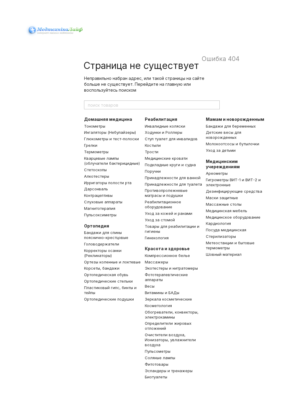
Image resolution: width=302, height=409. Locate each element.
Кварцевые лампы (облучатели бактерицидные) (112, 161)
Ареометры (217, 173)
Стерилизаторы (221, 236)
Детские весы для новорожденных (223, 135)
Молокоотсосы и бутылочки (232, 143)
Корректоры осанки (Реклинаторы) (103, 253)
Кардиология (218, 223)
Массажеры (156, 262)
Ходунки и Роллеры (163, 132)
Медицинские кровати (166, 158)
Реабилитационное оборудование (163, 204)
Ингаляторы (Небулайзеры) (110, 132)
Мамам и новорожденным (235, 119)
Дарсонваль (96, 189)
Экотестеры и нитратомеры (171, 268)
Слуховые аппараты (103, 201)
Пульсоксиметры (100, 214)
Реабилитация (161, 119)
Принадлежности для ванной (173, 177)
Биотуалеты (156, 377)
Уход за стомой (160, 219)
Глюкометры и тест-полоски (111, 138)
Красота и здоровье (167, 248)
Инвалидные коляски (165, 126)
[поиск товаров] (215, 104)
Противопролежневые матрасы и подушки (166, 193)
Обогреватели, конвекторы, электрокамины (171, 314)
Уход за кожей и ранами (168, 213)
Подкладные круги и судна (170, 164)
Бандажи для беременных (231, 126)
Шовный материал (224, 254)
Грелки (90, 145)
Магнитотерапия (99, 208)
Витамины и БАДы (162, 292)
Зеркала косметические (168, 299)
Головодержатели (101, 244)
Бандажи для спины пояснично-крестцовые (106, 235)
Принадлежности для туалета (173, 184)
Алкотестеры (96, 176)
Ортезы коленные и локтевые (112, 262)
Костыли (153, 145)
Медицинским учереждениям (223, 164)
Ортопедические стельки (108, 281)
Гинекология (157, 237)
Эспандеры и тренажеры (169, 370)
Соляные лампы (160, 357)
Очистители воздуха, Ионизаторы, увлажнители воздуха (170, 339)
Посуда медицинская (226, 229)
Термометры (96, 151)
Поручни (153, 171)
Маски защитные (222, 197)
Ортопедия (96, 225)
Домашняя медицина (108, 119)
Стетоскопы (95, 169)
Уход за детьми (221, 150)
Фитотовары (156, 364)
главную (174, 84)
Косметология (158, 305)
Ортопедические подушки (109, 299)
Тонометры (94, 126)
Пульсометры (157, 351)
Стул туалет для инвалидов (171, 138)
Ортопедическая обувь (106, 274)
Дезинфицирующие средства (234, 191)
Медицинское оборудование (233, 217)
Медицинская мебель (226, 210)
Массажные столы (224, 204)
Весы (150, 286)
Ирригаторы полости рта (108, 182)
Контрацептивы (98, 195)
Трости (151, 151)
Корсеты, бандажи (101, 268)
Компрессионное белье (167, 255)
